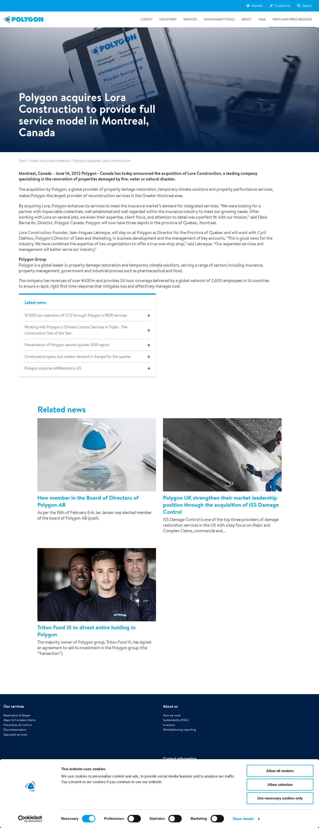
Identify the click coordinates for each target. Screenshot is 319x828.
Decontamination (15, 730)
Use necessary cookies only (280, 798)
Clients (146, 19)
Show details (243, 819)
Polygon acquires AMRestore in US (53, 368)
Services (190, 19)
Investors (169, 725)
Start (23, 160)
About (246, 19)
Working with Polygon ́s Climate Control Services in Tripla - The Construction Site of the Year (76, 330)
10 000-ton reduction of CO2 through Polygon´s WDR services (76, 315)
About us (170, 706)
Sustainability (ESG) (219, 19)
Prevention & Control (18, 725)
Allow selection (280, 785)
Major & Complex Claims (19, 720)
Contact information (180, 758)
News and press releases (292, 19)
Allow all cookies (280, 771)
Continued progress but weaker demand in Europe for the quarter (78, 356)
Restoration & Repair (17, 715)
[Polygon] (23, 19)
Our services (14, 706)
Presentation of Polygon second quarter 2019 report (67, 344)
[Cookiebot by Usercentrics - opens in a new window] (30, 818)
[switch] (134, 822)
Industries (167, 19)
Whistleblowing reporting (179, 730)
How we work (172, 715)
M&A (262, 19)
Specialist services (15, 734)
